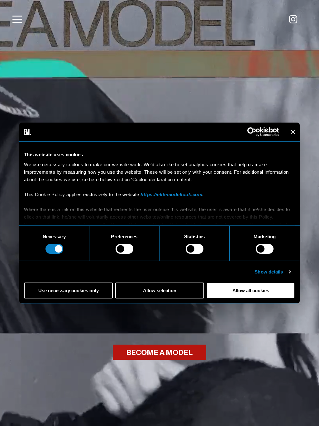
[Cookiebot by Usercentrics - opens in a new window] (252, 132)
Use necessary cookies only (68, 290)
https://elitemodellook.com (171, 194)
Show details (269, 271)
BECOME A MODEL (159, 352)
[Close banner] (293, 132)
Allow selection (159, 290)
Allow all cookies (250, 290)
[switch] (124, 249)
